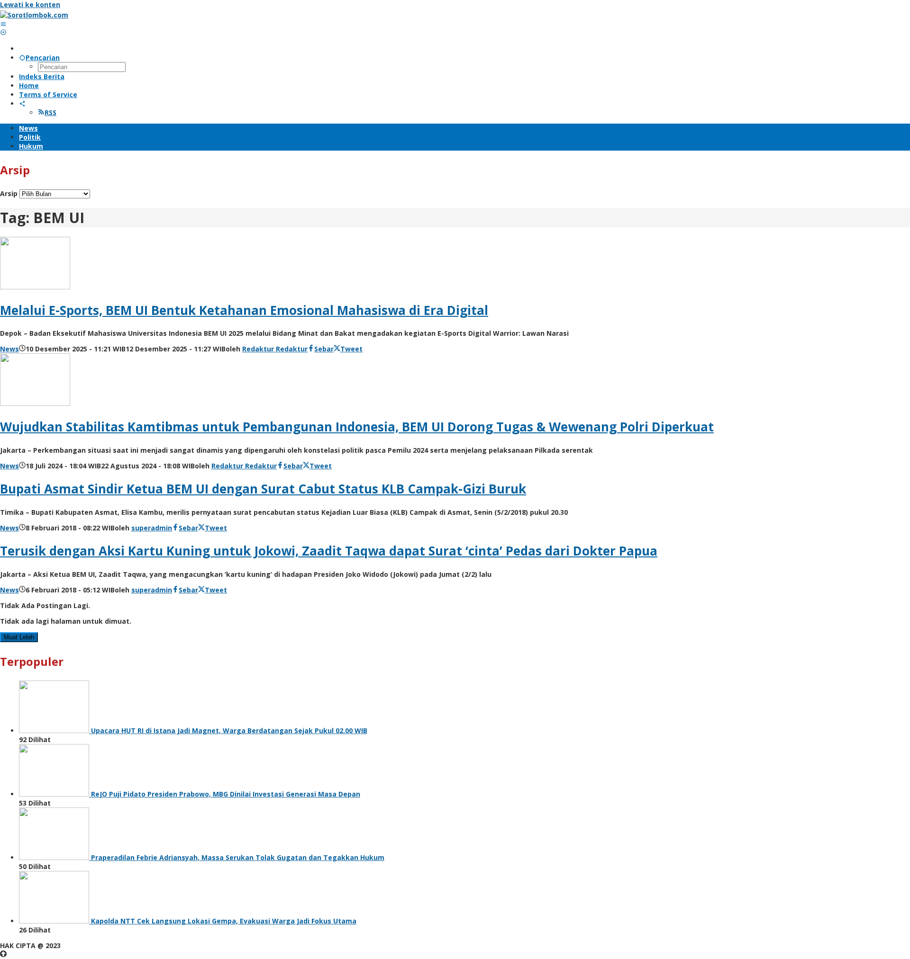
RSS (50, 112)
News (9, 348)
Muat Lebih (19, 637)
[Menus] (3, 23)
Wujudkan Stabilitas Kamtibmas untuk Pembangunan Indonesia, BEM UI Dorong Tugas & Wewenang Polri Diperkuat (357, 426)
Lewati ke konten (30, 4)
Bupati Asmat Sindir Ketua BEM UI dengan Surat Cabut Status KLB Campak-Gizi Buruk (263, 488)
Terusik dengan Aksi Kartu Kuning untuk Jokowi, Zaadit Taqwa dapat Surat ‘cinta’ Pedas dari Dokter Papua (328, 550)
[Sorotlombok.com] (34, 14)
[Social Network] (22, 103)
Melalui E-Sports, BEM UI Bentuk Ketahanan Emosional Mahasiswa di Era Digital (244, 310)
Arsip (9, 193)
